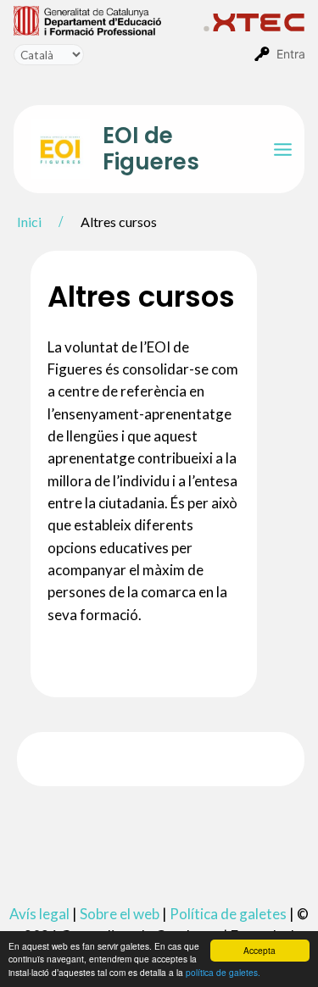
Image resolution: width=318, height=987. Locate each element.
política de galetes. (223, 972)
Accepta (259, 950)
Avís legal (39, 914)
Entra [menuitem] (290, 54)
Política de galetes (228, 914)
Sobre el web (119, 914)
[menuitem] (109, 19)
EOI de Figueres (151, 148)
